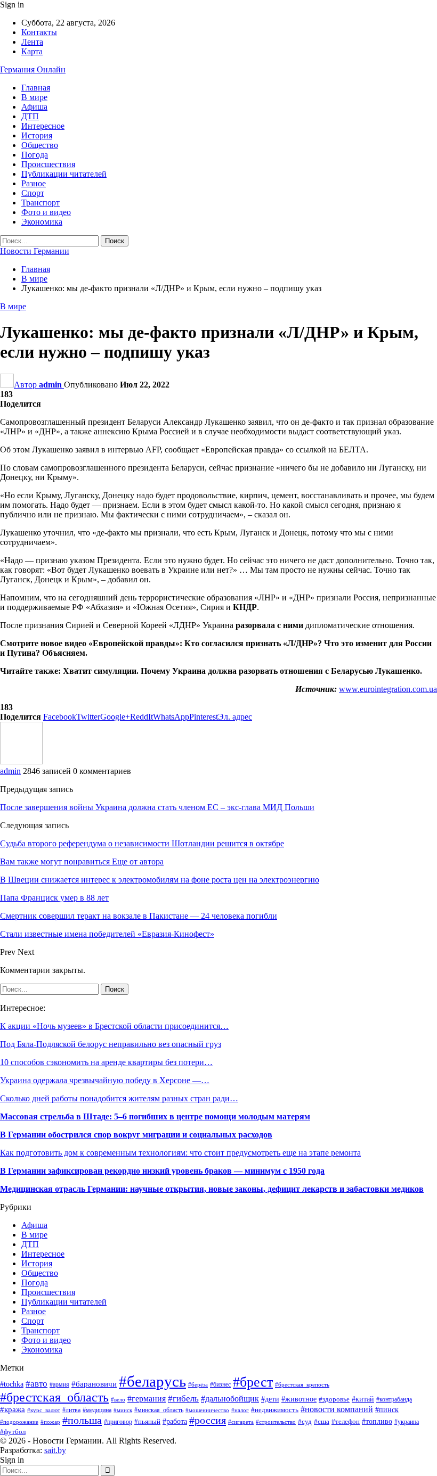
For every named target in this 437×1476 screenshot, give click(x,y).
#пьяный (147, 1421)
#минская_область (158, 1410)
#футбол (13, 1432)
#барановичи (94, 1384)
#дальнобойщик (230, 1398)
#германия (146, 1399)
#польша (82, 1420)
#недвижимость (274, 1410)
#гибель (183, 1398)
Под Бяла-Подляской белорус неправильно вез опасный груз (110, 1044)
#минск (123, 1410)
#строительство (276, 1422)
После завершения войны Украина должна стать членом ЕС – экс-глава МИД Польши (157, 807)
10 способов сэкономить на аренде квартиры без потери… (106, 1062)
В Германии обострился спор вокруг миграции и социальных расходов (136, 1134)
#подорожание (19, 1422)
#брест (253, 1382)
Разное (33, 183)
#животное (299, 1399)
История (36, 135)
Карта (32, 51)
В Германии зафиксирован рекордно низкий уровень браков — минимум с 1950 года (162, 1170)
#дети (270, 1399)
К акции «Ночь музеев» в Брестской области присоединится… (114, 1025)
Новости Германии (34, 250)
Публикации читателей (64, 173)
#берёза (198, 1385)
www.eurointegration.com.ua (388, 689)
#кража (12, 1409)
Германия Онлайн (33, 69)
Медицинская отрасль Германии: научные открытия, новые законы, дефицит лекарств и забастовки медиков (212, 1188)
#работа (175, 1421)
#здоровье (334, 1399)
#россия (207, 1420)
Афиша (34, 106)
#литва (71, 1410)
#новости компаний (337, 1409)
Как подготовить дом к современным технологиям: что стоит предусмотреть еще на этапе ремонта (180, 1152)
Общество (39, 145)
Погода (34, 154)
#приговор (118, 1421)
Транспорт (40, 202)
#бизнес (220, 1384)
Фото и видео (46, 212)
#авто (36, 1384)
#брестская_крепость (302, 1384)
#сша (321, 1421)
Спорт (32, 192)
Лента (32, 41)
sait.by (55, 1450)
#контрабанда (394, 1399)
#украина (406, 1421)
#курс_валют (43, 1410)
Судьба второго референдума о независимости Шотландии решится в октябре (142, 843)
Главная (35, 87)
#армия (59, 1384)
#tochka (11, 1384)
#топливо (377, 1421)
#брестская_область (54, 1397)
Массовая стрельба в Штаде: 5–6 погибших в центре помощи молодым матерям (155, 1116)
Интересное (42, 125)
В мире (34, 97)
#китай (363, 1399)
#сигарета (241, 1422)
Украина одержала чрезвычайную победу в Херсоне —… (104, 1080)
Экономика (41, 221)
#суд (305, 1421)
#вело (118, 1399)
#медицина (97, 1410)
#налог (240, 1410)
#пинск (387, 1410)
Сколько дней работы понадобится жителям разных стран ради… (119, 1098)
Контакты (39, 32)
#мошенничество (207, 1410)
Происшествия (48, 164)
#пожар (50, 1422)
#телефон (345, 1421)
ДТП (30, 116)
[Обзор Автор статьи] (21, 761)
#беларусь (152, 1381)
